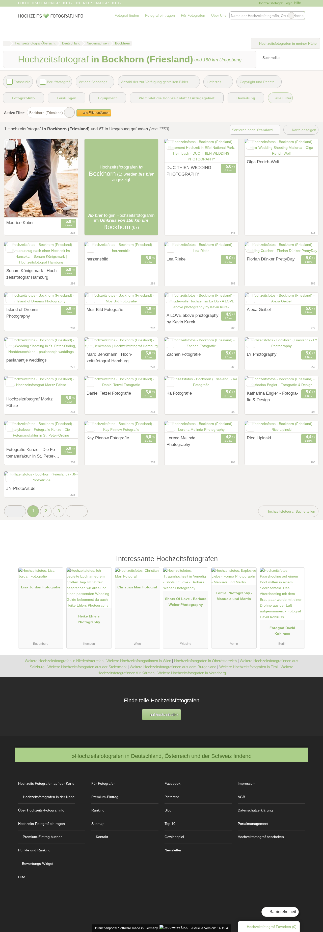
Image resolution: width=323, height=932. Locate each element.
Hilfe (297, 3)
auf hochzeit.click (163, 714)
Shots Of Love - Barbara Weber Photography (185, 602)
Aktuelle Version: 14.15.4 (209, 928)
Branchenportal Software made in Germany (125, 928)
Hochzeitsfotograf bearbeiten (261, 837)
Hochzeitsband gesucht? (97, 3)
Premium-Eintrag (104, 797)
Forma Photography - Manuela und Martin (234, 596)
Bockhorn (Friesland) (46, 113)
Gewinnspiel (174, 837)
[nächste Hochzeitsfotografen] (77, 511)
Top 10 (170, 824)
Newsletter (173, 850)
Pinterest (172, 797)
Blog (168, 810)
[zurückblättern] (17, 178)
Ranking (97, 810)
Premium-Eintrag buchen (43, 837)
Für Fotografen (193, 15)
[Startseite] (6, 43)
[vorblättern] (65, 178)
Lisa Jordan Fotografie (40, 587)
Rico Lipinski (259, 437)
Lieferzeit (214, 82)
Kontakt (102, 837)
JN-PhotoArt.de (20, 488)
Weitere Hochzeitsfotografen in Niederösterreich (64, 661)
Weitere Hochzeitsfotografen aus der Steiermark (87, 667)
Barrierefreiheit (282, 912)
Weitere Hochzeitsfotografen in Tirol (248, 667)
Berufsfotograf (58, 82)
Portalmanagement (253, 824)
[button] (15, 511)
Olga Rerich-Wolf (263, 161)
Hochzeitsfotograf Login (274, 3)
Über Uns (218, 15)
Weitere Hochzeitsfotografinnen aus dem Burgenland (173, 667)
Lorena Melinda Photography (181, 441)
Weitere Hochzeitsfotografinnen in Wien (138, 661)
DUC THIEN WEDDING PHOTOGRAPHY (189, 171)
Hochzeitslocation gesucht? (45, 3)
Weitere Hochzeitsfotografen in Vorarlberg (191, 673)
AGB (241, 797)
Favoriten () (272, 927)
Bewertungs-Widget (37, 864)
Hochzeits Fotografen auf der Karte (46, 783)
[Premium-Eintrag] (297, 561)
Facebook (172, 783)
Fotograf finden (127, 15)
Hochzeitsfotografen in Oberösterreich (205, 661)
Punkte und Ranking (34, 850)
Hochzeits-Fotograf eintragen (41, 824)
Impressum (247, 783)
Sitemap (97, 824)
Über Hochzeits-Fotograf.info (41, 810)
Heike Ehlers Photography (89, 619)
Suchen (301, 15)
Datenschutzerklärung (255, 810)
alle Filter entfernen (96, 112)
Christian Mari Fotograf (137, 587)
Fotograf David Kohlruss (282, 631)
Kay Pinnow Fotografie (108, 437)
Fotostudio (22, 82)
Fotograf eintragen (160, 15)
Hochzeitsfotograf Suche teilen (290, 511)
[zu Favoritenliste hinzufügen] (10, 145)
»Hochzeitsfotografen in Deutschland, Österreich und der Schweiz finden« (161, 756)
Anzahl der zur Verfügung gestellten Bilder (154, 82)
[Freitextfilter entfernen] (291, 15)
